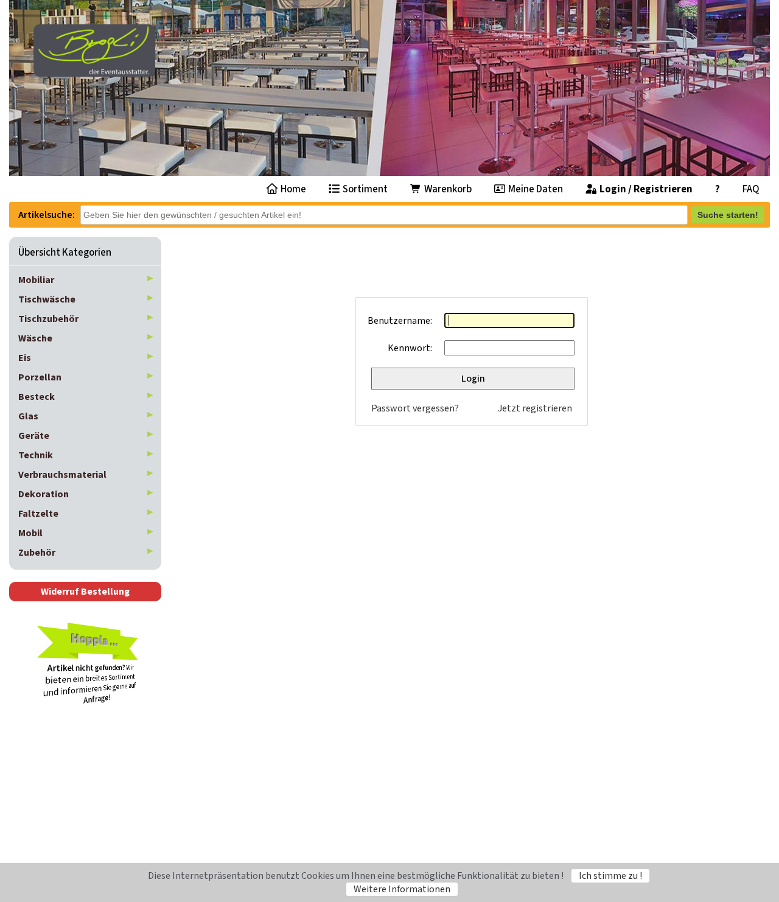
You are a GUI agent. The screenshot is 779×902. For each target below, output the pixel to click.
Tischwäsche (46, 299)
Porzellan (39, 377)
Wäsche (35, 338)
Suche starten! (727, 215)
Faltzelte (38, 513)
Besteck (36, 397)
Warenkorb (447, 189)
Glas (28, 416)
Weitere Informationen (402, 889)
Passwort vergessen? (415, 408)
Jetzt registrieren (535, 408)
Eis (24, 358)
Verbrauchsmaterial (62, 474)
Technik (35, 455)
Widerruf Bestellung (85, 591)
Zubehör (36, 552)
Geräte (33, 435)
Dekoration (43, 494)
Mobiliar (36, 280)
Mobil (30, 533)
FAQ (751, 189)
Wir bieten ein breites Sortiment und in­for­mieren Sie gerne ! (89, 667)
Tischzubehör (48, 319)
